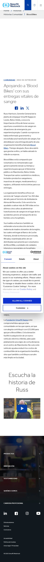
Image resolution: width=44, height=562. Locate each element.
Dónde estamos (9, 522)
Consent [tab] (8, 259)
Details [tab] (22, 259)
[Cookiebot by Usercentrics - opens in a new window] (31, 252)
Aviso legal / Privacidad (11, 546)
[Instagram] (27, 513)
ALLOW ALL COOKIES (22, 301)
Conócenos (7, 530)
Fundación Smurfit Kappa (17, 320)
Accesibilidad (8, 538)
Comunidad (9, 80)
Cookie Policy (26, 289)
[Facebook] (16, 513)
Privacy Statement (11, 292)
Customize (20, 308)
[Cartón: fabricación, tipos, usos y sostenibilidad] (16, 108)
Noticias (6, 526)
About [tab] (36, 259)
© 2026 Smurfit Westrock (12, 553)
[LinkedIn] (5, 513)
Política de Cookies (10, 542)
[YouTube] (38, 513)
